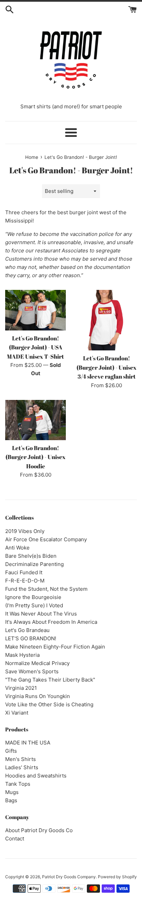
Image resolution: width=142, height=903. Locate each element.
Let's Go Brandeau (27, 630)
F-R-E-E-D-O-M (24, 580)
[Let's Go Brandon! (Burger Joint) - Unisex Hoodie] (35, 420)
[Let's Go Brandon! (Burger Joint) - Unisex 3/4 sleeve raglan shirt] (106, 320)
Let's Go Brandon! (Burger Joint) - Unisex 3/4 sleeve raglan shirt (106, 367)
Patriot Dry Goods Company (69, 876)
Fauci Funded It (23, 572)
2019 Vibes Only (24, 531)
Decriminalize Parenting (34, 564)
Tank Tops (17, 784)
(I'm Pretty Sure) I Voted (34, 605)
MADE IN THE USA (27, 742)
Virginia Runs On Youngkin (37, 696)
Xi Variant (16, 712)
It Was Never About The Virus (41, 613)
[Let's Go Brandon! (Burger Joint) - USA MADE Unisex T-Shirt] (35, 310)
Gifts (11, 751)
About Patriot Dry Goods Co (39, 830)
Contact (14, 838)
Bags (11, 800)
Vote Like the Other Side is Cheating (49, 704)
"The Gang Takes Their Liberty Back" (50, 679)
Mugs (12, 792)
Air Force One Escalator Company (46, 539)
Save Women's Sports (32, 671)
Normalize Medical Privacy (37, 663)
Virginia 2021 (21, 688)
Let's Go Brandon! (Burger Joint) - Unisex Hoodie (35, 457)
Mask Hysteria (22, 655)
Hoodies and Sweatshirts (36, 775)
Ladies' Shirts (21, 767)
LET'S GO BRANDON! (30, 638)
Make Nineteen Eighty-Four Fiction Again (55, 646)
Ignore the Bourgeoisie (33, 597)
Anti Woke (17, 547)
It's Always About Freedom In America (51, 622)
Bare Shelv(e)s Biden (31, 556)
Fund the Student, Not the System (46, 589)
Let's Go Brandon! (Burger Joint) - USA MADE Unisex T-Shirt (35, 347)
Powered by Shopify (117, 876)
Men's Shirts (20, 759)
